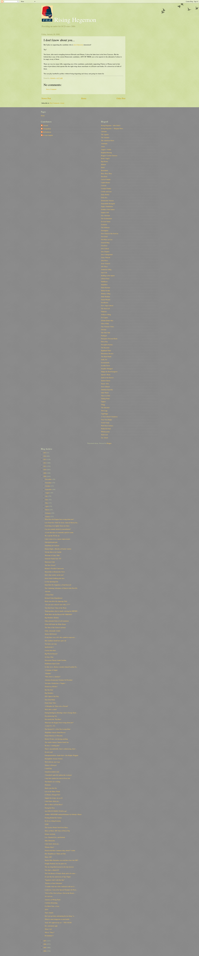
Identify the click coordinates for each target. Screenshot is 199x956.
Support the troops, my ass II (53, 798)
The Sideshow (105, 407)
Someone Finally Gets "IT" (53, 559)
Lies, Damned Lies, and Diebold (55, 837)
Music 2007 (48, 857)
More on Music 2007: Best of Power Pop (57, 831)
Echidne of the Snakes (108, 209)
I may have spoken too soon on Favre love (57, 778)
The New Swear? (50, 565)
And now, (48, 591)
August (47, 493)
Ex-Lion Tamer (105, 221)
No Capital (104, 317)
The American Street (107, 140)
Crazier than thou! (50, 650)
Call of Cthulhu (105, 179)
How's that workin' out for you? (54, 575)
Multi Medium (105, 297)
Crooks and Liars (106, 191)
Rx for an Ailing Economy (53, 821)
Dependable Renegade (108, 203)
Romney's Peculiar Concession (54, 568)
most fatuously (78, 45)
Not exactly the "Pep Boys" (53, 719)
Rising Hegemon (74, 19)
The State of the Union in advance (55, 627)
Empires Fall (105, 212)
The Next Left (105, 308)
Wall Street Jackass (107, 426)
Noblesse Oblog (106, 314)
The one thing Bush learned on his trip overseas (59, 867)
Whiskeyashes (105, 432)
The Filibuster (105, 227)
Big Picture (104, 161)
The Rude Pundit (106, 356)
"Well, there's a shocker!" (53, 677)
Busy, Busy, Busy (106, 173)
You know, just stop (51, 644)
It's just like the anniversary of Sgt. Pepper (58, 877)
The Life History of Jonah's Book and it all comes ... (61, 873)
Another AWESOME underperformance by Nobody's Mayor (63, 814)
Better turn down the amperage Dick (56, 601)
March (47, 510)
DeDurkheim (47, 132)
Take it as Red (105, 396)
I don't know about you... (52, 801)
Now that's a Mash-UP (52, 870)
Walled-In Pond (106, 429)
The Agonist (105, 134)
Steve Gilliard (105, 387)
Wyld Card (104, 435)
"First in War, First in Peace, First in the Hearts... (60, 893)
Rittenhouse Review (107, 353)
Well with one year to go (52, 762)
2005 (45, 947)
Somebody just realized (52, 545)
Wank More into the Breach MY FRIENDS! (58, 614)
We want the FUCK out (52, 536)
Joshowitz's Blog (106, 269)
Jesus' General (105, 263)
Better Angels (105, 158)
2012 (45, 463)
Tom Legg (104, 410)
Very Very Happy (106, 420)
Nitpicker (104, 311)
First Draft (104, 236)
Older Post (120, 98)
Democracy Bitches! (51, 686)
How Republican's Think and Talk (55, 854)
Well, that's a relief (51, 709)
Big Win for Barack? (51, 654)
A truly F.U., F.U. (50, 726)
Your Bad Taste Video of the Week (55, 608)
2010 (45, 470)
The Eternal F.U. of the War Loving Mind (57, 729)
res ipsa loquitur (48, 135)
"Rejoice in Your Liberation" (53, 883)
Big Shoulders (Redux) (52, 618)
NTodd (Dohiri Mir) (107, 320)
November (48, 483)
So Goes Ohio (49, 657)
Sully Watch (105, 393)
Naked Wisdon (105, 300)
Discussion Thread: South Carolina (55, 660)
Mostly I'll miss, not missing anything (56, 739)
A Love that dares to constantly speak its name (59, 532)
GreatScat (104, 245)
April (47, 506)
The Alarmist (105, 137)
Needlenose (104, 302)
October (48, 486)
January (47, 516)
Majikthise (104, 284)
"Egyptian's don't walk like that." (55, 880)
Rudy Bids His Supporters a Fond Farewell (58, 585)
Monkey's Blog (105, 293)
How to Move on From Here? (54, 804)
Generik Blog (105, 242)
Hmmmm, (48, 785)
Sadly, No (104, 359)
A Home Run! (49, 595)
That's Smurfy (49, 913)
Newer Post (46, 98)
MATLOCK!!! (49, 647)
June (46, 499)
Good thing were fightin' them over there (57, 526)
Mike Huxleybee (50, 841)
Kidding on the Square (108, 275)
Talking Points (105, 398)
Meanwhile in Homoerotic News (55, 572)
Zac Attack (104, 438)
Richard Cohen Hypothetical (53, 598)
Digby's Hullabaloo (107, 206)
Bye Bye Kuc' (49, 690)
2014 (45, 456)
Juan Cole (104, 272)
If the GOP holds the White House (55, 624)
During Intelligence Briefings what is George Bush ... (61, 713)
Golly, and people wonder (52, 631)
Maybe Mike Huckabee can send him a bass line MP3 (61, 860)
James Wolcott (105, 257)
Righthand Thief (106, 350)
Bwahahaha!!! (49, 936)
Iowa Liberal (105, 248)
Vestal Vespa (105, 423)
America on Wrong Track (52, 900)
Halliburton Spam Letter (52, 663)
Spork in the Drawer (107, 378)
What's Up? (48, 929)
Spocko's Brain (105, 375)
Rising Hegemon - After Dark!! (111, 125)
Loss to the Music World (52, 791)
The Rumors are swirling (52, 782)
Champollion (47, 129)
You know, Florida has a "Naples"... (56, 683)
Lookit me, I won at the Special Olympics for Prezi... (61, 890)
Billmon (103, 164)
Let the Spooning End (51, 582)
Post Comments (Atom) (57, 103)
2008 (45, 476)
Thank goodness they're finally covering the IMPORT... (61, 611)
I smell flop (48, 768)
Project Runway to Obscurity (54, 736)
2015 (45, 453)
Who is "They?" (50, 932)
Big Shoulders (49, 693)
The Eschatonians (106, 218)
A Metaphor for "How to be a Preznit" (56, 706)
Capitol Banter (105, 182)
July (46, 496)
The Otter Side (105, 332)
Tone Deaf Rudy (50, 700)
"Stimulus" (48, 673)
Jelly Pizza (104, 260)
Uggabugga (104, 413)
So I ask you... (49, 896)
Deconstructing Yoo (51, 716)
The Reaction (105, 348)
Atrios (103, 146)
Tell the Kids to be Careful (53, 552)
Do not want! (49, 752)
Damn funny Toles (50, 703)
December (48, 479)
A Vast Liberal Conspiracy (109, 417)
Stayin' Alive (105, 384)
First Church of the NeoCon (109, 233)
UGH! (47, 824)
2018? (46, 909)
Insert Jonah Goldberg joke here (54, 578)
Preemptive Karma (107, 345)
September (48, 489)
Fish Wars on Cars (106, 239)
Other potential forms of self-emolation (57, 621)
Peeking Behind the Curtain (53, 818)
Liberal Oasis (105, 278)
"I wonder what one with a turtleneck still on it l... (60, 886)
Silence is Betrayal (50, 765)
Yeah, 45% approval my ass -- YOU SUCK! (58, 922)
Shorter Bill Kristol (51, 634)
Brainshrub (104, 170)
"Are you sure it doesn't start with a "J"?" (57, 604)
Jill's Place (104, 266)
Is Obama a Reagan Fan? (52, 795)
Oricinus (103, 329)
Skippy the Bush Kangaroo (109, 371)
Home (83, 98)
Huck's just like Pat (51, 788)
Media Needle (105, 290)
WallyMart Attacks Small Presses (55, 732)
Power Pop (104, 342)
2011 (45, 466)
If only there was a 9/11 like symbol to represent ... (60, 637)
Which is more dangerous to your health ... (58, 919)
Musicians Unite (50, 562)
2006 (45, 944)
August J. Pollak (106, 149)
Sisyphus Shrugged (107, 368)
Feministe (104, 224)
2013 (45, 459)
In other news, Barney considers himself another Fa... (61, 667)
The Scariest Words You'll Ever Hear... (57, 827)
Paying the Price (50, 808)
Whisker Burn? (49, 847)
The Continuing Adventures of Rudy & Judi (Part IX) (61, 588)
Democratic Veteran (107, 200)
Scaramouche (105, 362)
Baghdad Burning (106, 152)
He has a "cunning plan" (52, 745)
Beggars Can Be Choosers (109, 155)
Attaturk (45, 125)
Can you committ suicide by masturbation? (58, 529)
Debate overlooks (50, 834)
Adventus (104, 131)
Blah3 (103, 167)
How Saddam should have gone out (55, 641)
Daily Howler (105, 194)
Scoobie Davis (105, 365)
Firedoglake (104, 230)
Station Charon (105, 381)
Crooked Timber (106, 188)
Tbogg (103, 404)
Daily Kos (104, 197)
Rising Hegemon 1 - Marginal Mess (112, 128)
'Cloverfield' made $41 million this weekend (58, 775)
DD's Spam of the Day (52, 696)
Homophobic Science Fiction (53, 759)
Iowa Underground (106, 254)
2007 (45, 941)
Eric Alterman (105, 215)
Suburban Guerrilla (107, 390)
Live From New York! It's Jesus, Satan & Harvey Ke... (62, 523)
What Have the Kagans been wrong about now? (59, 519)
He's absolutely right (51, 926)
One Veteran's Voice (107, 326)
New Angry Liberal (107, 305)
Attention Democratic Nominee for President (58, 680)
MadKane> (104, 281)
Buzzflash (104, 176)
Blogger (109, 443)
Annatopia (104, 143)
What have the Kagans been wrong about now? (59, 722)
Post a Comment (51, 89)
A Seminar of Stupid (51, 670)
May (46, 503)
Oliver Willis (105, 323)
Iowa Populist (105, 251)
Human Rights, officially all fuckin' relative (58, 549)
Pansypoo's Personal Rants (109, 339)
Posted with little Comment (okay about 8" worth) (60, 850)
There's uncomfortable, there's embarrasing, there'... (61, 749)
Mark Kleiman (105, 287)
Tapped (103, 401)
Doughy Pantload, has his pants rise (56, 863)
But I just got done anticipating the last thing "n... (60, 916)
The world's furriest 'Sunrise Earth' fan (57, 742)
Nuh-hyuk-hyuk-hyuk (51, 542)
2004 (45, 951)
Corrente (103, 185)
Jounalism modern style (52, 772)
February (48, 513)
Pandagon (104, 336)
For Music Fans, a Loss (52, 906)
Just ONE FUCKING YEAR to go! (56, 811)
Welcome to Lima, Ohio (52, 555)
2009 (45, 473)
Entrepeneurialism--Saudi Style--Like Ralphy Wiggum (61, 755)
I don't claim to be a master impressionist (57, 539)
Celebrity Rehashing (51, 903)
